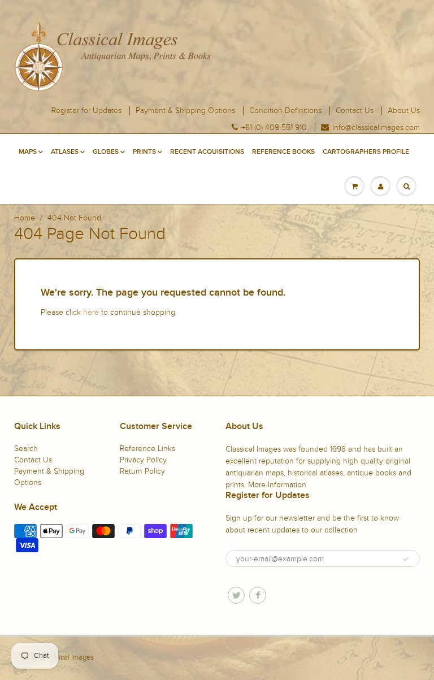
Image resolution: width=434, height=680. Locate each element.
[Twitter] (236, 595)
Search (26, 448)
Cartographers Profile (366, 152)
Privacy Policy (143, 460)
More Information (277, 485)
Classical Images (67, 657)
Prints (144, 152)
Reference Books (283, 152)
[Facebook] (257, 595)
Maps (28, 152)
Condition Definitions (285, 110)
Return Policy (142, 471)
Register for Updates (86, 110)
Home (24, 218)
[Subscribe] (406, 559)
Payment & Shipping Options (185, 110)
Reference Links (147, 448)
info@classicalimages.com (376, 127)
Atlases (65, 152)
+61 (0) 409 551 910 (274, 127)
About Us (404, 110)
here (91, 312)
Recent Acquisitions (207, 152)
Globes (106, 152)
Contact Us (355, 110)
